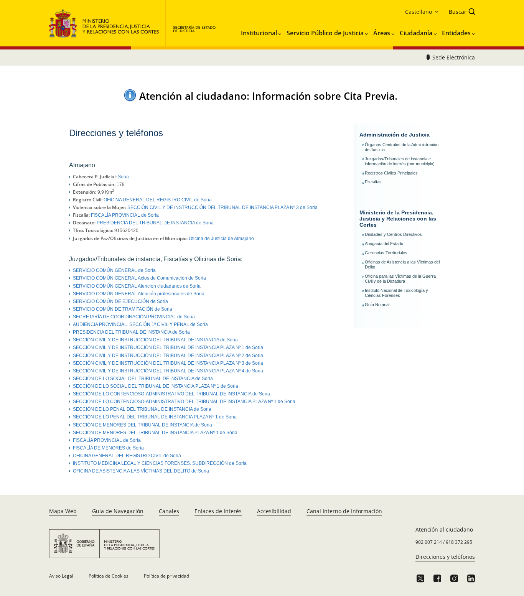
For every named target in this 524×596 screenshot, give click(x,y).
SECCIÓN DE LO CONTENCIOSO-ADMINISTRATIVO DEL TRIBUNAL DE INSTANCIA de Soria (171, 394)
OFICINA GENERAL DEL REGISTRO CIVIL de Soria (158, 200)
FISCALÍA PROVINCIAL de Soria (125, 215)
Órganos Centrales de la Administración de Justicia (401, 147)
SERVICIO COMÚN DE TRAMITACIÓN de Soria (122, 309)
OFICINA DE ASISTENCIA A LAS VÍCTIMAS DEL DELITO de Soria (141, 471)
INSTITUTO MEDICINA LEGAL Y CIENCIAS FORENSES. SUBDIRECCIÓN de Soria (160, 463)
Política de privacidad (166, 576)
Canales (169, 511)
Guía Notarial (377, 304)
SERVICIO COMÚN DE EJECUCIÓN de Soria (120, 301)
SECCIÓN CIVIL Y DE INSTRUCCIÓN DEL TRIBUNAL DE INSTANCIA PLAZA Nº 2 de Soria (168, 355)
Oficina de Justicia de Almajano (221, 238)
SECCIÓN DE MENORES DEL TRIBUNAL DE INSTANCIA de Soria (142, 425)
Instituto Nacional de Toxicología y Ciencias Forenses (396, 293)
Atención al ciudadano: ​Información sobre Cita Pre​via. (268, 96)
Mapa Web (63, 511)
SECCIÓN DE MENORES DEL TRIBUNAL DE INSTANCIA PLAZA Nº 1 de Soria (155, 432)
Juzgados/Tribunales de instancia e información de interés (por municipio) (400, 161)
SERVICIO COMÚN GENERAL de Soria (114, 270)
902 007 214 (428, 542)
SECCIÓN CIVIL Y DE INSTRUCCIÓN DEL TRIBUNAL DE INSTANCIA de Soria (155, 339)
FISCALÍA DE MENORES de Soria (108, 448)
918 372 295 (459, 542)
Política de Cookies (109, 576)
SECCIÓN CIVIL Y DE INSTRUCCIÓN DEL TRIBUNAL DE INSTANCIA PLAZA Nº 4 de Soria (168, 371)
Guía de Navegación (117, 511)
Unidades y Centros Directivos (393, 234)
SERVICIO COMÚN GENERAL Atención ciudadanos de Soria (137, 286)
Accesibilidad (274, 511)
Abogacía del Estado (384, 243)
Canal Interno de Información (344, 511)
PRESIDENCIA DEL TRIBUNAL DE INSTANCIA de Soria (155, 223)
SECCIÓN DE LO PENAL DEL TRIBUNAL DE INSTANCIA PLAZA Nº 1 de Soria (155, 417)
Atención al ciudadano (444, 529)
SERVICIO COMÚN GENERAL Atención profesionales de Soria (138, 293)
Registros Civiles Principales (391, 173)
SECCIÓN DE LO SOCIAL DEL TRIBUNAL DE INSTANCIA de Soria (143, 378)
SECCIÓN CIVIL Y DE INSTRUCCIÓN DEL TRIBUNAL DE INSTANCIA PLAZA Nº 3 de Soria (222, 207)
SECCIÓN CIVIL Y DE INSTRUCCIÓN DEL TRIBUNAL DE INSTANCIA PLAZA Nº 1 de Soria (168, 347)
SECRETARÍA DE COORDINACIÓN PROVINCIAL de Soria (134, 316)
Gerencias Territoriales (386, 252)
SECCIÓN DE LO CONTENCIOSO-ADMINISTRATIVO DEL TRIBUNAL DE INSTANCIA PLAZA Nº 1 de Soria (184, 401)
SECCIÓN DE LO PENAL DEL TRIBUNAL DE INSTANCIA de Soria (142, 409)
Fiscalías (373, 181)
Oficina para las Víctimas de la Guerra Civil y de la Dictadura (400, 278)
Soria (123, 176)
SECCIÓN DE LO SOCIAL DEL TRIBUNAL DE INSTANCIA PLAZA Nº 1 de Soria (155, 386)
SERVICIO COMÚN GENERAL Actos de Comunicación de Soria (139, 278)
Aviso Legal (61, 576)
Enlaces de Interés (218, 511)
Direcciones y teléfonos (445, 556)
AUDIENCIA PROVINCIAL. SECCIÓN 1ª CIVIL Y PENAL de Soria (140, 324)
